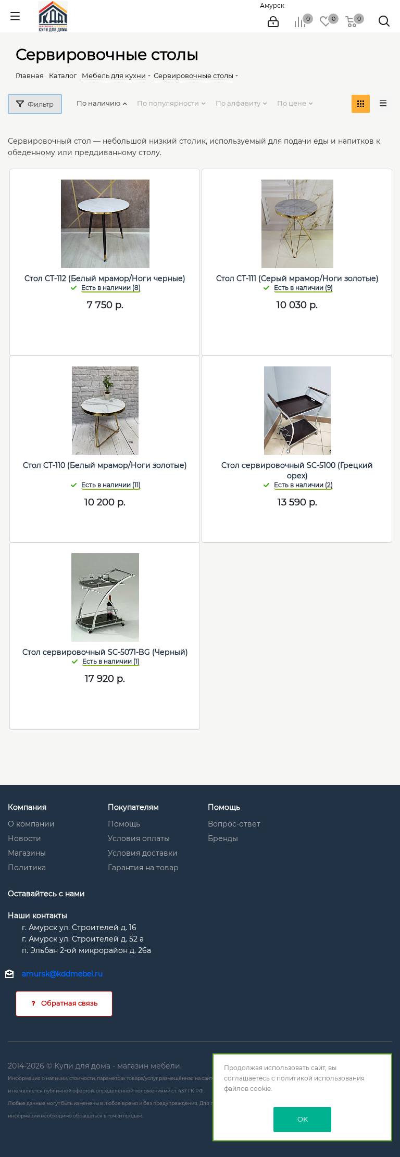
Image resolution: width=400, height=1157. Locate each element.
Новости (24, 838)
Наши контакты (37, 915)
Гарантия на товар (143, 867)
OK (302, 1119)
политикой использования (321, 1078)
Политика (27, 867)
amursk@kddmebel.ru (62, 973)
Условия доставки (143, 853)
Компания (27, 807)
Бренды (223, 838)
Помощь (124, 824)
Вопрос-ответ (234, 824)
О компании (31, 824)
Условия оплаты (139, 838)
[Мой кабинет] (273, 22)
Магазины (27, 853)
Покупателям (133, 807)
